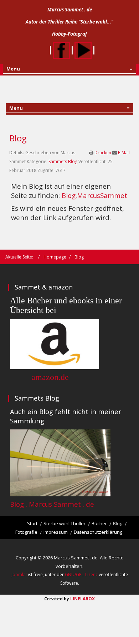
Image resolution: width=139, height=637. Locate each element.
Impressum (55, 532)
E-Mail (124, 153)
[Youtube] (83, 49)
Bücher (99, 523)
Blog (18, 138)
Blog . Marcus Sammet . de (52, 504)
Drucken (103, 153)
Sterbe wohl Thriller (64, 523)
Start (32, 523)
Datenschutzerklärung (98, 532)
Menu (69, 69)
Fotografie (26, 532)
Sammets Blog (62, 161)
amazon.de (49, 377)
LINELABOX (82, 599)
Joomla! (19, 574)
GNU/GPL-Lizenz (81, 574)
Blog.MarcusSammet (94, 195)
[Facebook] (61, 49)
